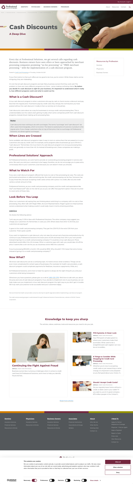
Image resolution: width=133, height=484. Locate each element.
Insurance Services (10, 422)
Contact (123, 7)
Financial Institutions (75, 422)
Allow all (118, 462)
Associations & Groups (76, 425)
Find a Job (114, 436)
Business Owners (102, 72)
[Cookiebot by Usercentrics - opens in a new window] (12, 480)
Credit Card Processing (21, 72)
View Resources (116, 439)
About (108, 7)
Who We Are (94, 422)
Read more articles (66, 401)
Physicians (100, 69)
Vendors (71, 428)
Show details (94, 480)
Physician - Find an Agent (119, 427)
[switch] (52, 480)
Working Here (94, 428)
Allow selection (118, 467)
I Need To (115, 419)
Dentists (99, 65)
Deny (118, 472)
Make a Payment (116, 430)
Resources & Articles (11, 428)
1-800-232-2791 (53, 277)
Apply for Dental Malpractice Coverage (118, 423)
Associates (73, 419)
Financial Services (10, 425)
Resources (115, 7)
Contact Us (93, 431)
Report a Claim (116, 433)
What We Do (94, 425)
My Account (124, 2)
